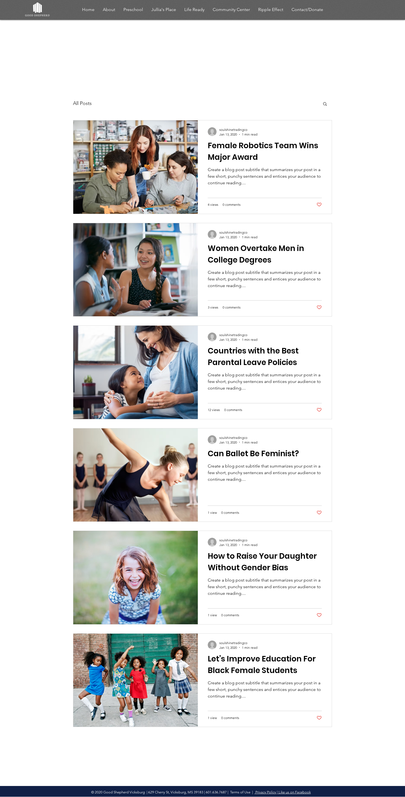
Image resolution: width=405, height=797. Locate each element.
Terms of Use (240, 792)
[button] (325, 104)
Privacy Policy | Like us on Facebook (283, 792)
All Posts (82, 103)
